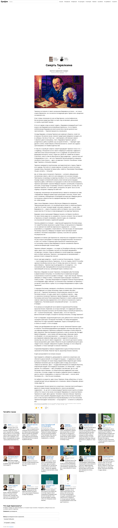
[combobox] (33, 1)
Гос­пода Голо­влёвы (50, 486)
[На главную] (4, 1)
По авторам (88, 1)
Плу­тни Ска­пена (108, 456)
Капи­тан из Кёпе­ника (89, 457)
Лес (66, 456)
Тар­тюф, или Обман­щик (31, 457)
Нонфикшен (74, 1)
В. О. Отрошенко (44, 403)
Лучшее (61, 1)
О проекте (114, 1)
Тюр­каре (67, 485)
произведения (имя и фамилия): (13, 516)
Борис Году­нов (13, 485)
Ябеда (29, 485)
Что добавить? (107, 1)
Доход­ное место (13, 456)
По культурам (81, 1)
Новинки (94, 1)
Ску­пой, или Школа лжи (50, 457)
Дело (9, 425)
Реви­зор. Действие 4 (68, 425)
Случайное (100, 1)
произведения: (10, 511)
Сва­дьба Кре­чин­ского (32, 425)
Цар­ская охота (88, 425)
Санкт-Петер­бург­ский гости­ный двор (48, 425)
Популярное (67, 1)
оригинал (62, 72)
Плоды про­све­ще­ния (108, 425)
